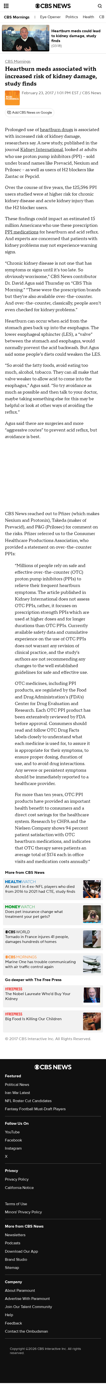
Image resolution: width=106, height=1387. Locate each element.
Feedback (13, 1323)
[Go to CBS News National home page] (53, 5)
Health (88, 17)
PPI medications (21, 232)
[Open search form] (100, 6)
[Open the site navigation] (19, 6)
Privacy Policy (17, 1179)
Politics (72, 17)
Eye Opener (50, 17)
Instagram (13, 1148)
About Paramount (20, 1291)
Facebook (13, 1140)
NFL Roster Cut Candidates (28, 1101)
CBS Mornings (17, 17)
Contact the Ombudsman (26, 1331)
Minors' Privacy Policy (23, 1212)
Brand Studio (16, 1260)
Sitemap (12, 1268)
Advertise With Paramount (27, 1299)
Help (9, 1315)
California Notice (19, 1188)
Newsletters (15, 1235)
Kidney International (41, 150)
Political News (17, 1085)
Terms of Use (16, 1204)
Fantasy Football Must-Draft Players (35, 1109)
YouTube (12, 1132)
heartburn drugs (56, 130)
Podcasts (12, 1243)
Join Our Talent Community (28, 1307)
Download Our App (21, 1251)
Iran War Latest (17, 1093)
